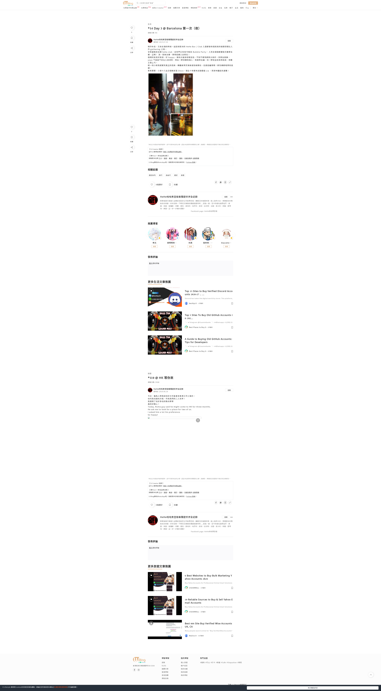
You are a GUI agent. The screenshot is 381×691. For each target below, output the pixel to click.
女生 (220, 8)
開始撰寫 (253, 3)
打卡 (160, 158)
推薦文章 (176, 8)
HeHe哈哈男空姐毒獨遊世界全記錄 (168, 39)
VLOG (204, 8)
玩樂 (226, 8)
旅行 (160, 175)
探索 (169, 8)
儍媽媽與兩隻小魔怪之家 (172, 243)
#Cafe (223, 662)
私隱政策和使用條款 (61, 687)
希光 (154, 243)
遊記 (176, 175)
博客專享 (194, 8)
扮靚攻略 (187, 158)
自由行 (168, 175)
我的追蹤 (184, 672)
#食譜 (218, 662)
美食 (209, 8)
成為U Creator (158, 8)
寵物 (242, 8)
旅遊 (215, 8)
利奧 (190, 243)
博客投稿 (165, 678)
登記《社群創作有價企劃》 (172, 152)
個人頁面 (184, 662)
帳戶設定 (184, 665)
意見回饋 (165, 675)
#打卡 (213, 662)
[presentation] (148, 235)
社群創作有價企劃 (130, 8)
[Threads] (131, 164)
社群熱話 (144, 8)
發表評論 (154, 263)
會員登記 (243, 3)
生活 (236, 8)
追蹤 (229, 41)
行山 (247, 8)
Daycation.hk (226, 243)
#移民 (239, 662)
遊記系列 (152, 175)
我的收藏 (184, 669)
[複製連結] (131, 169)
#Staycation (232, 662)
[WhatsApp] (131, 158)
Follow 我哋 (190, 162)
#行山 (207, 662)
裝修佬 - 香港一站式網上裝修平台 (208, 243)
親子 (231, 8)
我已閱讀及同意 (313, 688)
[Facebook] (131, 152)
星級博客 (185, 8)
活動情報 (196, 158)
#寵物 (202, 662)
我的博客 (184, 675)
